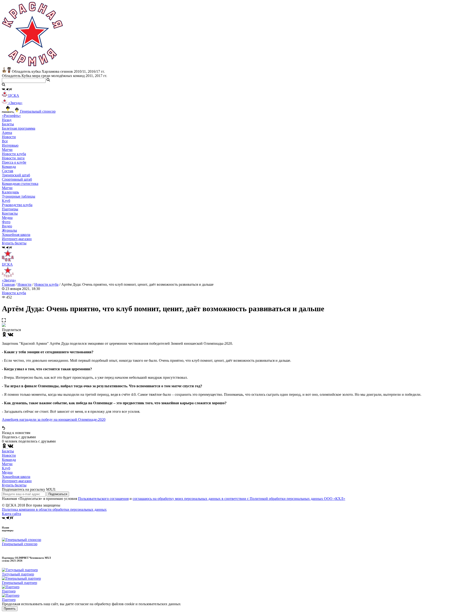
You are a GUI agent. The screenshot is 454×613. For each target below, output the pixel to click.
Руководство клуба (17, 205)
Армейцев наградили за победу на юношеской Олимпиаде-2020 (53, 419)
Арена (7, 133)
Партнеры (10, 209)
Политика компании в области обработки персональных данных (54, 509)
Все (5, 141)
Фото (6, 222)
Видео (7, 226)
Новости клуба (14, 154)
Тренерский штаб (16, 175)
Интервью (10, 145)
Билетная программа (18, 128)
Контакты (10, 213)
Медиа (7, 472)
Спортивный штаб (17, 179)
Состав (7, 171)
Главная (8, 284)
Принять (10, 608)
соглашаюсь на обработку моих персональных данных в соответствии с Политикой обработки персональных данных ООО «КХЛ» (239, 499)
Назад (6, 120)
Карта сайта (11, 514)
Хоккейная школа (16, 477)
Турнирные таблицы (18, 196)
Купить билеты (14, 485)
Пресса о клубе (14, 162)
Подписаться (57, 494)
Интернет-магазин (17, 481)
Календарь (10, 192)
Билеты (8, 451)
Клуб (6, 468)
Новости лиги (13, 158)
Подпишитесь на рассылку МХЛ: (29, 489)
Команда (9, 460)
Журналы (9, 230)
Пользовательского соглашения (103, 499)
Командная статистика (20, 184)
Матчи (7, 150)
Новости (24, 284)
